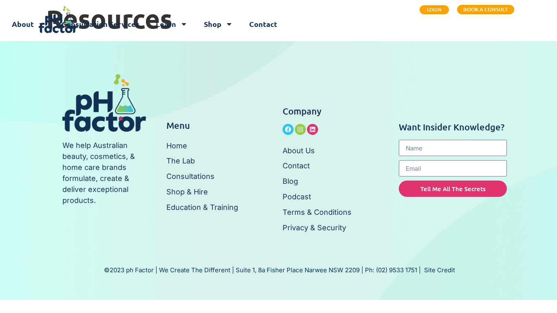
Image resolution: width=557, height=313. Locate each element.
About (23, 24)
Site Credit (439, 270)
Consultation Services (100, 24)
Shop (212, 24)
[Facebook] (288, 129)
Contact (263, 24)
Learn (166, 24)
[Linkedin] (312, 129)
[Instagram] (300, 129)
